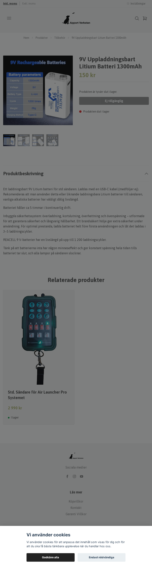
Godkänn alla (50, 557)
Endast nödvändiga (101, 557)
